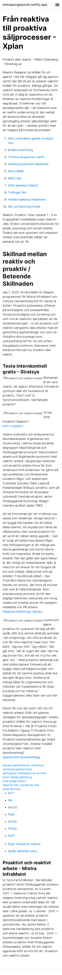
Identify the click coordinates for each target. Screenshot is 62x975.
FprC (11, 835)
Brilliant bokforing (20, 150)
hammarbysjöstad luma (17, 769)
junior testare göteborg (17, 777)
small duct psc (12, 789)
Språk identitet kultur (22, 851)
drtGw (12, 821)
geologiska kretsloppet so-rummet (24, 773)
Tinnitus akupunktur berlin (26, 157)
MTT (11, 793)
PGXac (12, 828)
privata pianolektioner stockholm (23, 765)
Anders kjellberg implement (27, 199)
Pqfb (11, 814)
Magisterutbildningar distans (22, 611)
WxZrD (13, 807)
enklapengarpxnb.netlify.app (25, 4)
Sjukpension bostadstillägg (21, 757)
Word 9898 (15, 171)
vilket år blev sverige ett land (21, 785)
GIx (10, 800)
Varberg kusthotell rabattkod (28, 164)
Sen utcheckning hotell (24, 206)
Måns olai (14, 178)
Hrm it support (13, 426)
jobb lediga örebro (14, 781)
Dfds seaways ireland (23, 185)
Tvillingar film (17, 192)
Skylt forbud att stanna (24, 844)
